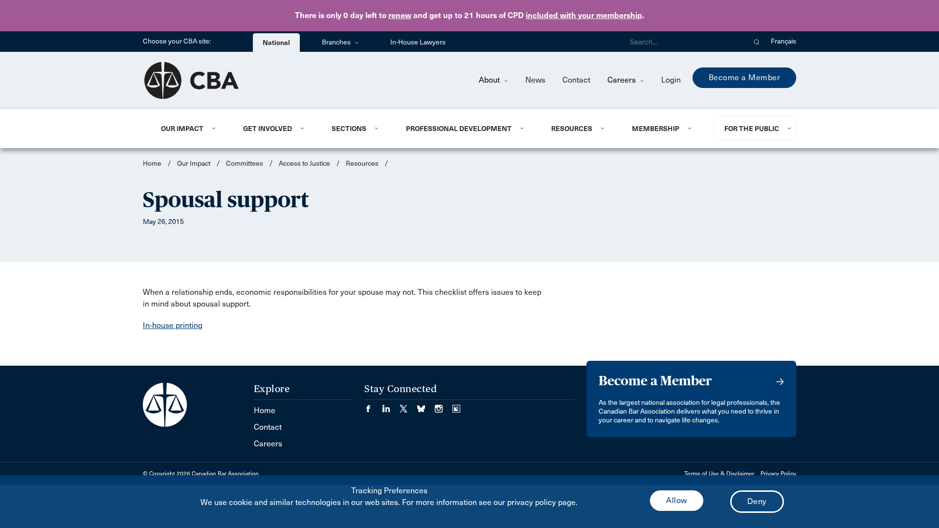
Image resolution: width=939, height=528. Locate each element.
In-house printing (172, 325)
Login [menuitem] (671, 80)
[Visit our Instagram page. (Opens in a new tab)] (443, 405)
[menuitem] (190, 128)
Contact (576, 80)
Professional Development (459, 128)
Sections (349, 128)
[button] (757, 41)
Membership (655, 128)
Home (152, 163)
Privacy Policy (778, 473)
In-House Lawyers (418, 42)
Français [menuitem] (783, 41)
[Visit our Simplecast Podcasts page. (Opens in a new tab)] (456, 405)
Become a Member (745, 77)
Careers (622, 80)
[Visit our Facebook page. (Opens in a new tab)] (373, 405)
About (490, 80)
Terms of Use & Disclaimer (719, 473)
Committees (244, 163)
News (535, 80)
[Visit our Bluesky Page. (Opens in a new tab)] (426, 405)
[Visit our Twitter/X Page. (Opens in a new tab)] (408, 405)
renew (399, 15)
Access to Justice (304, 163)
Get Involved (267, 128)
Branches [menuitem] (337, 42)
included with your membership (584, 15)
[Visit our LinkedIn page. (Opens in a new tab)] (391, 405)
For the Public (751, 128)
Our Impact (182, 128)
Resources (571, 128)
